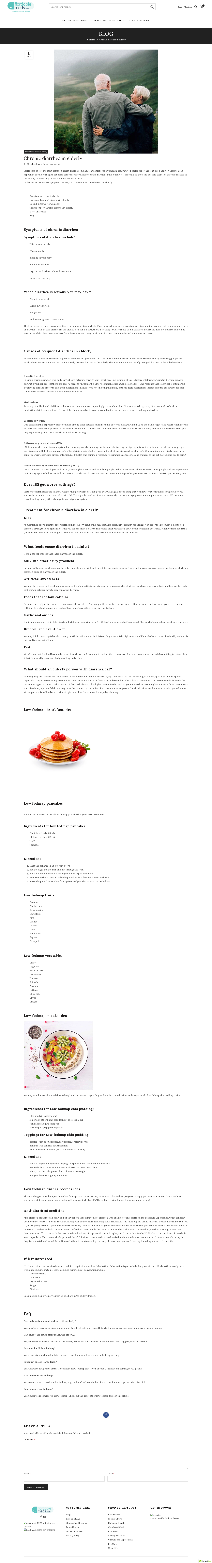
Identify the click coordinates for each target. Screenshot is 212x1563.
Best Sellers (114, 1514)
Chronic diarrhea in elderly (112, 39)
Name (27, 1473)
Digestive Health (116, 1523)
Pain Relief (113, 1531)
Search (152, 7)
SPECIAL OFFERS (90, 20)
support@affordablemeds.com (164, 1518)
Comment (29, 1439)
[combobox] (102, 6)
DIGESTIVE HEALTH (113, 20)
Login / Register (185, 7)
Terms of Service (74, 1531)
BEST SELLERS (69, 20)
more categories (139, 20)
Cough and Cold (116, 1527)
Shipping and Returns (76, 1523)
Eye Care (112, 1544)
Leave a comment (51, 164)
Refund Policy (72, 1527)
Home (92, 39)
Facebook (106, 1415)
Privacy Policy (72, 1535)
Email (110, 1473)
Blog (68, 1514)
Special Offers (115, 1519)
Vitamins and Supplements (120, 1539)
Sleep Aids (113, 1548)
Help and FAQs (73, 1519)
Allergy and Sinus (116, 1535)
